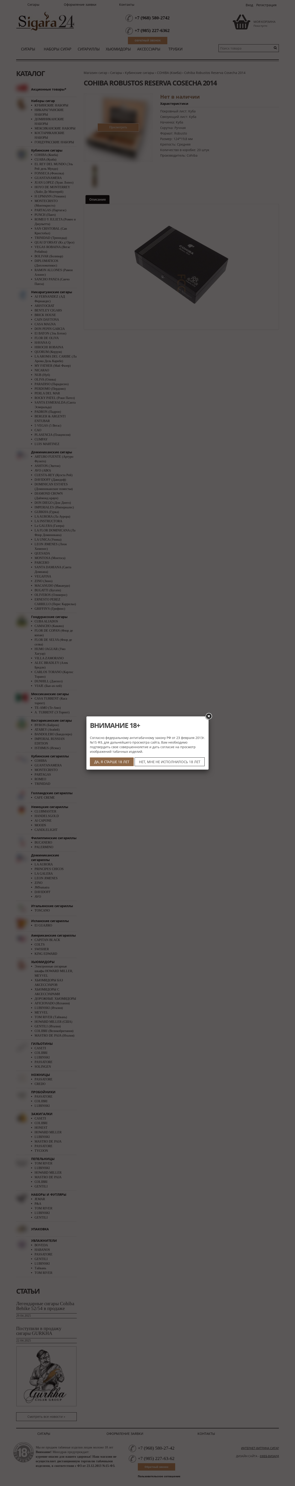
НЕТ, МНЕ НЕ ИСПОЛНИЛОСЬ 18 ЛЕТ (169, 761)
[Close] (208, 716)
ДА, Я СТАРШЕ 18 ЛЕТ (111, 761)
